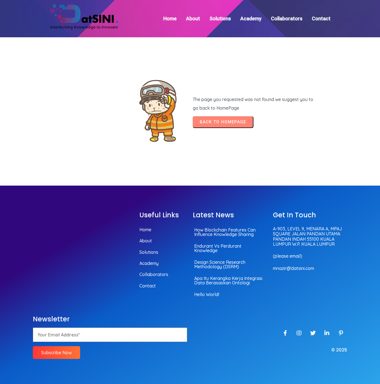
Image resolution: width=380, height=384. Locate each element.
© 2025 (339, 350)
